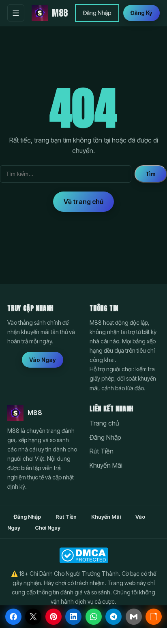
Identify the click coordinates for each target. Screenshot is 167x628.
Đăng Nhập (97, 12)
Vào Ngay (42, 359)
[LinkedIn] (73, 617)
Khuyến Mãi (106, 465)
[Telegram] (113, 617)
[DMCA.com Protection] (83, 555)
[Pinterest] (53, 617)
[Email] (134, 617)
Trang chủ (104, 423)
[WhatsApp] (94, 617)
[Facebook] (13, 617)
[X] (33, 617)
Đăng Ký (141, 12)
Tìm (151, 174)
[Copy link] (154, 617)
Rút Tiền (101, 451)
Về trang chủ (83, 202)
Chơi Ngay (47, 527)
